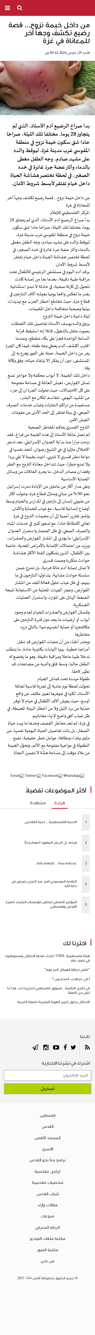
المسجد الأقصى (47, 1138)
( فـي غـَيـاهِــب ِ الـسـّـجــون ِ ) (71, 979)
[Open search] (20, 7)
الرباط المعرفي (47, 1227)
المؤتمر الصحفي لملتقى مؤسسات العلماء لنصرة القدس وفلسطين (41, 904)
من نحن (47, 1261)
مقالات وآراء (47, 1205)
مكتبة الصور (47, 1250)
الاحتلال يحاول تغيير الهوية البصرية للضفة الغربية (53, 1002)
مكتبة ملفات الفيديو (47, 1238)
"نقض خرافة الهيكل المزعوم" (67, 970)
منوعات (47, 1216)
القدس (48, 1126)
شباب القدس (47, 1194)
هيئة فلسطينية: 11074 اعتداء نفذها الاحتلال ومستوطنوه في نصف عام (47, 958)
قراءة (59, 803)
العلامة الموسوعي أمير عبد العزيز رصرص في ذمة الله (44, 884)
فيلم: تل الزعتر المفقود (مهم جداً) (51, 842)
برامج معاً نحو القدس (47, 1160)
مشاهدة (38, 803)
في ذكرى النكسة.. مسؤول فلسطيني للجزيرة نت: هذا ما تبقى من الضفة (48, 990)
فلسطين (47, 1115)
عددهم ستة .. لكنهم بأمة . (56, 863)
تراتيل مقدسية (47, 1171)
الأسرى (47, 1149)
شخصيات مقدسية (47, 1182)
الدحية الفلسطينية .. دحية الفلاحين (51, 822)
